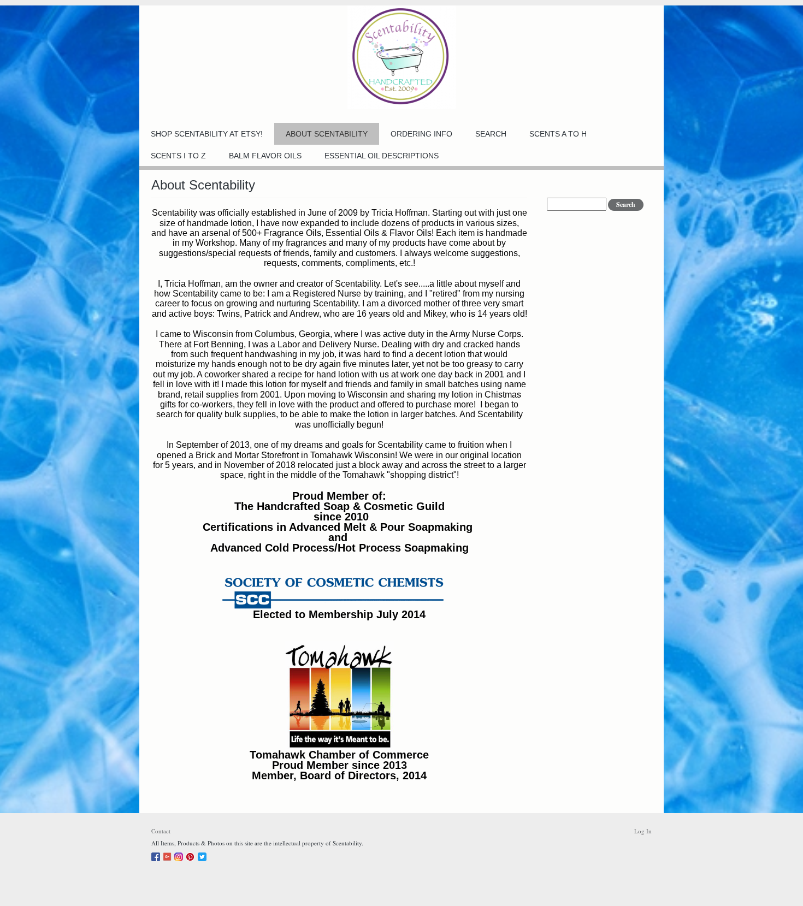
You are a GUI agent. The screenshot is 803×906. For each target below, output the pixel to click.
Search (490, 133)
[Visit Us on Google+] (168, 855)
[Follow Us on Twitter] (203, 855)
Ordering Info (421, 133)
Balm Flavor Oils (265, 155)
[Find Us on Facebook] (157, 855)
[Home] (401, 57)
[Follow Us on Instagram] (180, 855)
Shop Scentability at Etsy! (207, 133)
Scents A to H (558, 133)
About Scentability (327, 133)
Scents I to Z (178, 155)
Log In (643, 831)
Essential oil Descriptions (381, 155)
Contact (160, 831)
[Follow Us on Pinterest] (192, 855)
